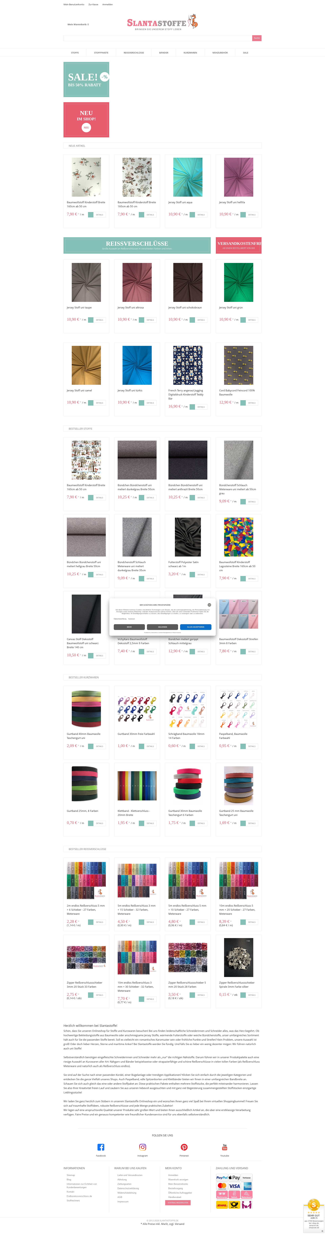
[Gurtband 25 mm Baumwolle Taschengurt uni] (238, 785)
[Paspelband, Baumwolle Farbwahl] (238, 708)
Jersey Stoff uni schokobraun (185, 307)
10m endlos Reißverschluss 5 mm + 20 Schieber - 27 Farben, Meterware (237, 909)
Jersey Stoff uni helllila (232, 202)
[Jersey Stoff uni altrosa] (137, 282)
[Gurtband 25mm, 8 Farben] (86, 785)
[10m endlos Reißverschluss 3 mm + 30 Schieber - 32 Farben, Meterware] (137, 957)
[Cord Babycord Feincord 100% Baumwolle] (238, 365)
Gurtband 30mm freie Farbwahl (136, 734)
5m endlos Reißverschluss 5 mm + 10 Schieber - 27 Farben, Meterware (187, 909)
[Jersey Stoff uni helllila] (238, 177)
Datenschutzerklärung (128, 1188)
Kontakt (70, 1192)
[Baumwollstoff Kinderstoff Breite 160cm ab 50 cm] (86, 177)
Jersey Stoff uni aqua (180, 202)
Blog (69, 1179)
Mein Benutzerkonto (73, 4)
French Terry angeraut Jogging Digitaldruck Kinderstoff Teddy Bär (185, 394)
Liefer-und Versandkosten (129, 1175)
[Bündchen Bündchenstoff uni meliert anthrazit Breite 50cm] (187, 460)
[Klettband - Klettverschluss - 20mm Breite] (137, 785)
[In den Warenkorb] (90, 214)
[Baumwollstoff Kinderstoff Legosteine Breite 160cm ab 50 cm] (238, 537)
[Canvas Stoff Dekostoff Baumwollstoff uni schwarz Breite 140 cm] (86, 614)
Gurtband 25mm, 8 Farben (82, 811)
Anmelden (107, 4)
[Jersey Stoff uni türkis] (137, 365)
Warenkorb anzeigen (178, 1179)
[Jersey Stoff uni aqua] (187, 177)
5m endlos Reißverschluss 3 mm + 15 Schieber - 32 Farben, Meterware (137, 909)
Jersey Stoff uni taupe (79, 307)
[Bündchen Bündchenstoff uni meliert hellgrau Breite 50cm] (86, 537)
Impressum (122, 1201)
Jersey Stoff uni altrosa (131, 307)
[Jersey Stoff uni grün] (238, 282)
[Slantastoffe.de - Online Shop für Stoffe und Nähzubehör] (162, 15)
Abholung (122, 1179)
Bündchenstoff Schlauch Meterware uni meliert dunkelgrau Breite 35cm (132, 566)
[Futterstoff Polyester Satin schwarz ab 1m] (187, 537)
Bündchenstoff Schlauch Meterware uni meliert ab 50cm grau (237, 489)
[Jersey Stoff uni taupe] (86, 282)
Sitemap (71, 1175)
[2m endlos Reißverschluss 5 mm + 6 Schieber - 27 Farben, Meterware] (86, 880)
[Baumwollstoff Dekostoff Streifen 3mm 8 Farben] (238, 614)
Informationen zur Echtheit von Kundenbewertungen (82, 1186)
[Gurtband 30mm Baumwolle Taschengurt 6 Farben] (187, 785)
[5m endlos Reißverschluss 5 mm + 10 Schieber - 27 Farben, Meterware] (187, 880)
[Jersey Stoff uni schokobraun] (187, 282)
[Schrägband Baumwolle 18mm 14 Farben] (187, 708)
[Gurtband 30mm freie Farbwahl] (137, 708)
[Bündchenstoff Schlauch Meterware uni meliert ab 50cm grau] (238, 460)
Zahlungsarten (124, 1184)
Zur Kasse (93, 4)
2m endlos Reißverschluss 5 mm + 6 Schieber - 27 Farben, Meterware (86, 909)
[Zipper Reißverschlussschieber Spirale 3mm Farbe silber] (238, 957)
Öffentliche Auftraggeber (180, 1193)
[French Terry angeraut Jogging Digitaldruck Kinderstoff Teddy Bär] (187, 365)
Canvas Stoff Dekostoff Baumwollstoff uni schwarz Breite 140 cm (83, 643)
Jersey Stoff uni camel (79, 390)
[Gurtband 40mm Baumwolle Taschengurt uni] (86, 708)
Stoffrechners (73, 1200)
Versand (179, 1224)
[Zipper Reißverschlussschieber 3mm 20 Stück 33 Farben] (86, 957)
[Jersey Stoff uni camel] (86, 365)
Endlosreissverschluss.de (79, 1196)
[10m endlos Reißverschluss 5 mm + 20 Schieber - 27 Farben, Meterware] (238, 880)
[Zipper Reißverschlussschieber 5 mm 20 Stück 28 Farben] (187, 957)
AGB (119, 1197)
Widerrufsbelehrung (126, 1193)
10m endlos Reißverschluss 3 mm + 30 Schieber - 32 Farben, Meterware (136, 986)
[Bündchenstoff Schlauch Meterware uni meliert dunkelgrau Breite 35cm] (137, 537)
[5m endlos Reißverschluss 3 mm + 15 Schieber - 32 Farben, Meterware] (137, 880)
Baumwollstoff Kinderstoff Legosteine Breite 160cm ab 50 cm (237, 566)
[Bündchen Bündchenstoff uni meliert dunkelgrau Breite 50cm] (137, 460)
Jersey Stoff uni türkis (130, 390)
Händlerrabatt (174, 1197)
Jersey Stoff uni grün (231, 307)
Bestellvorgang (175, 1188)
